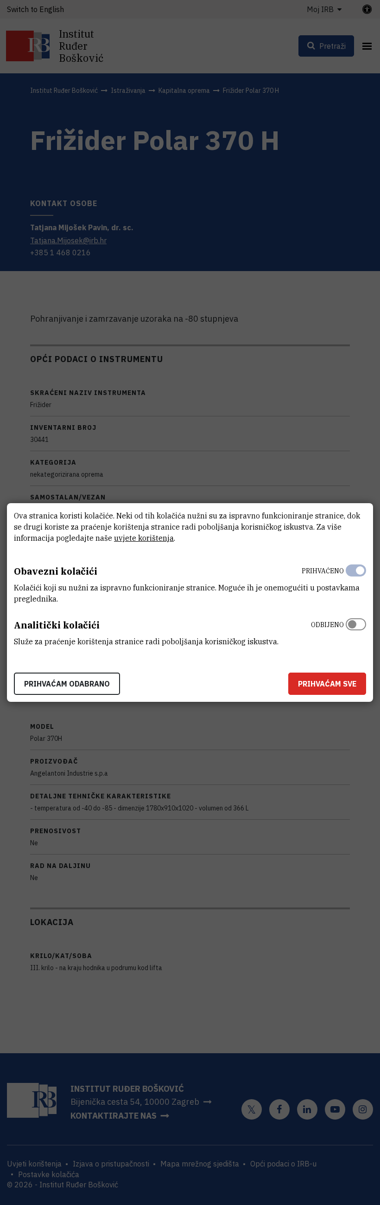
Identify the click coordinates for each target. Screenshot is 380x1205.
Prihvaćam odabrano (67, 683)
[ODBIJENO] (356, 630)
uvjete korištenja (144, 538)
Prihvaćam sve (327, 683)
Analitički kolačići (57, 625)
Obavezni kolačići (55, 571)
